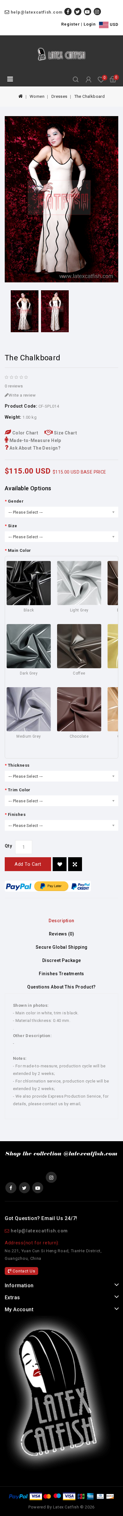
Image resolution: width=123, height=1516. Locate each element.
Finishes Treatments (61, 973)
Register (70, 24)
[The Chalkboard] (61, 199)
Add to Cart (28, 864)
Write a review (22, 395)
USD (113, 24)
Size (12, 525)
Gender (16, 501)
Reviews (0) (61, 933)
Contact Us (23, 1271)
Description (61, 920)
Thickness (18, 765)
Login (90, 24)
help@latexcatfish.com (37, 12)
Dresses (59, 96)
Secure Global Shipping (62, 947)
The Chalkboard (89, 96)
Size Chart (65, 432)
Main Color (19, 550)
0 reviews (14, 386)
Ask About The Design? (34, 448)
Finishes (17, 814)
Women (37, 96)
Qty (8, 845)
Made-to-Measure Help (34, 440)
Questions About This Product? (61, 986)
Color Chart (24, 432)
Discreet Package (61, 960)
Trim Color (19, 789)
